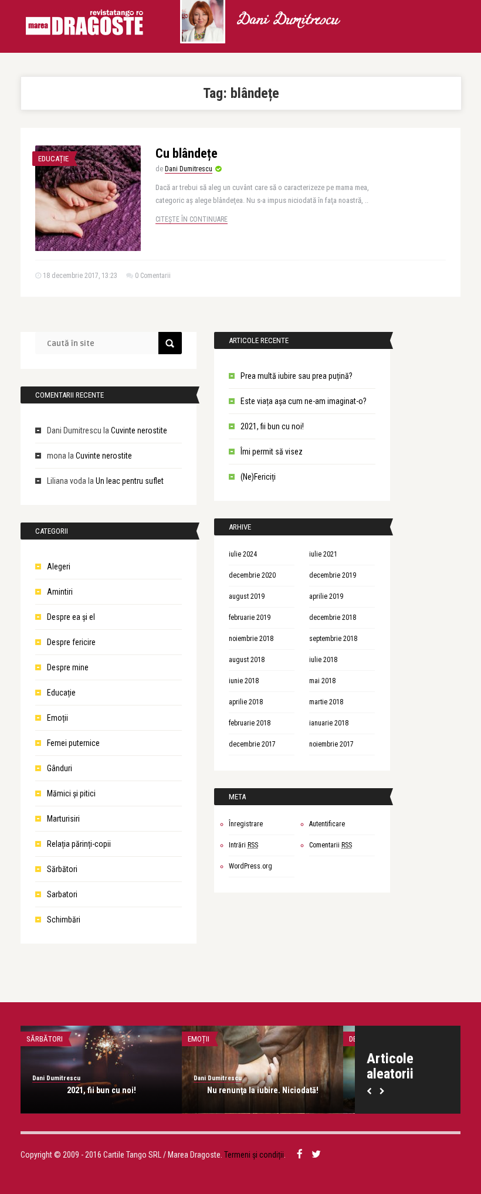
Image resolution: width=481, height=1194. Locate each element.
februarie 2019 (249, 617)
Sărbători (62, 869)
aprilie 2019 (326, 596)
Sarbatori (62, 894)
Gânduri (59, 768)
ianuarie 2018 (328, 723)
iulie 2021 (323, 554)
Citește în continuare (191, 219)
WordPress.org (250, 866)
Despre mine (68, 667)
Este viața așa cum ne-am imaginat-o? (303, 401)
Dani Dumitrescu (287, 20)
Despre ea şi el (71, 617)
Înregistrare (246, 824)
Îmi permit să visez (271, 451)
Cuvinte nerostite (139, 430)
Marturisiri (63, 818)
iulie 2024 (243, 554)
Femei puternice (73, 743)
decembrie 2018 (332, 617)
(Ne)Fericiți (258, 476)
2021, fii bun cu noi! (272, 426)
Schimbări (63, 919)
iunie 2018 (244, 681)
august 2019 (247, 596)
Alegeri (58, 566)
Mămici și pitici (71, 793)
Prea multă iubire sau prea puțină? (296, 376)
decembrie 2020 (252, 575)
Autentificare (327, 824)
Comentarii (330, 845)
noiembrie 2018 (251, 639)
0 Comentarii (153, 276)
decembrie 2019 (332, 575)
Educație (53, 158)
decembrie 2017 (252, 744)
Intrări (243, 845)
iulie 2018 (323, 660)
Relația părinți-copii (79, 844)
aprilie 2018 (246, 702)
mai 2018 (322, 681)
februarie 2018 (249, 723)
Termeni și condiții (254, 1154)
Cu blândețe (186, 153)
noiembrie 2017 (331, 744)
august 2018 (247, 660)
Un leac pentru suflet (130, 481)
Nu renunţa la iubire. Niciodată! (263, 1090)
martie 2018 (326, 702)
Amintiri (60, 591)
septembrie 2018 (333, 639)
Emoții (57, 717)
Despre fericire (71, 642)
